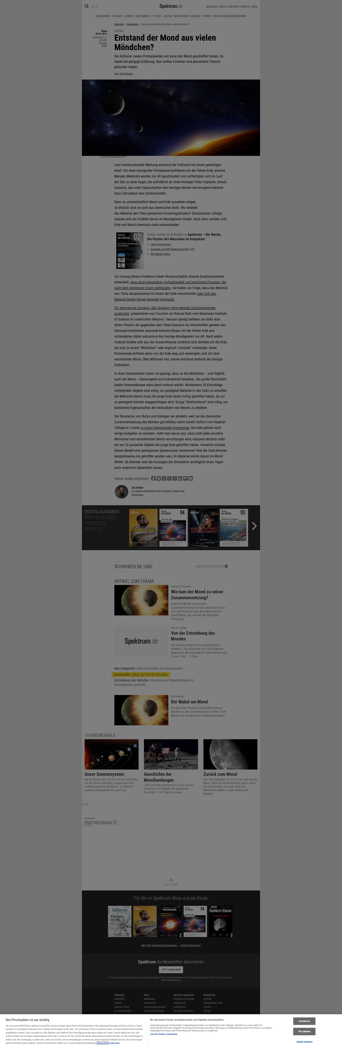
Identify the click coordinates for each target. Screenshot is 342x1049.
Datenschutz (102, 1043)
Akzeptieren (304, 1021)
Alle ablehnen (304, 1031)
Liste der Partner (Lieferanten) (163, 1034)
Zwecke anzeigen (304, 1041)
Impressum (114, 1043)
